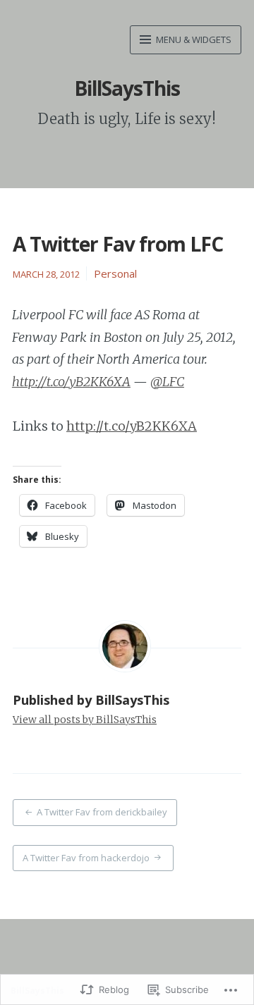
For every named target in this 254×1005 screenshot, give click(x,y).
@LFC (167, 382)
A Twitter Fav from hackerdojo (86, 857)
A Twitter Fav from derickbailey (102, 812)
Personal (115, 273)
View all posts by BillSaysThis (85, 719)
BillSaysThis (127, 88)
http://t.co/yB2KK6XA (71, 382)
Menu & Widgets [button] (192, 39)
